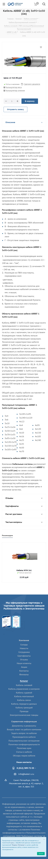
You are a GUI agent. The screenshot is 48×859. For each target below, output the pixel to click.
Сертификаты (24, 656)
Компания (24, 640)
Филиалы (24, 674)
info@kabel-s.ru (26, 774)
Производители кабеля (24, 737)
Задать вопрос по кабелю (24, 733)
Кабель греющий (24, 707)
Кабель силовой (24, 685)
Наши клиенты (24, 663)
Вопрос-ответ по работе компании (24, 729)
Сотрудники (24, 652)
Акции (24, 667)
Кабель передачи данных (24, 704)
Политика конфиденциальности (24, 744)
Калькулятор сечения (15, 90)
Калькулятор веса (14, 87)
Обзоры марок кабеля (24, 755)
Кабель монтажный (24, 696)
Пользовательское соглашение (24, 740)
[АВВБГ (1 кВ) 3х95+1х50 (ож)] (24, 62)
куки (12, 843)
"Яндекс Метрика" (18, 845)
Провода (24, 711)
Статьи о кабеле (24, 752)
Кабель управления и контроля (24, 689)
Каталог (24, 681)
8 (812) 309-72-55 (25, 768)
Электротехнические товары (24, 715)
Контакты (24, 671)
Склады (24, 644)
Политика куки (24, 748)
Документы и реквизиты (24, 725)
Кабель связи (24, 700)
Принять (41, 853)
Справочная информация (24, 721)
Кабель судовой (24, 692)
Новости (24, 648)
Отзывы (24, 659)
